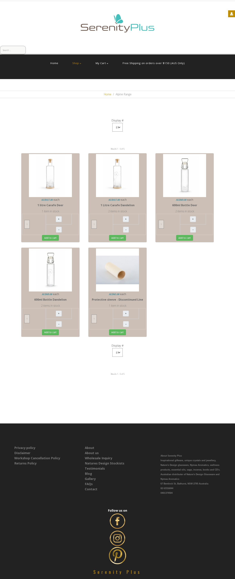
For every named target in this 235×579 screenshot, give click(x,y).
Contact (91, 489)
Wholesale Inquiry (98, 458)
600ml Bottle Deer (184, 205)
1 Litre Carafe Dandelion (118, 205)
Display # (117, 120)
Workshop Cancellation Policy (37, 458)
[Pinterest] (117, 555)
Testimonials (95, 468)
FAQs (89, 484)
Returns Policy (25, 463)
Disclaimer (22, 453)
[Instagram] (117, 538)
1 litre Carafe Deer (50, 205)
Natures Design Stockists (104, 463)
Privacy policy (24, 448)
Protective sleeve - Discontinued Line (117, 299)
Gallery (90, 479)
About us (92, 453)
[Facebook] (117, 521)
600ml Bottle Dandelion (50, 299)
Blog (88, 474)
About (89, 448)
